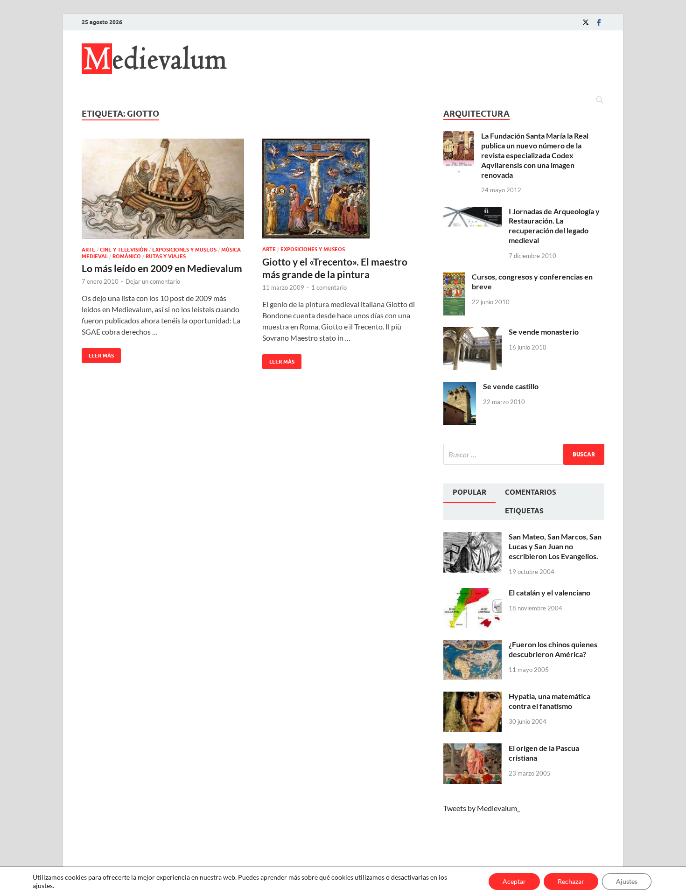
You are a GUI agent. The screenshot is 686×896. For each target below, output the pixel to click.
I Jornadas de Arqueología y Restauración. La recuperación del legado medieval (554, 226)
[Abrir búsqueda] (600, 100)
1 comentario (329, 287)
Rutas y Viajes (166, 256)
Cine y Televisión (123, 249)
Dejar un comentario (153, 281)
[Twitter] (585, 22)
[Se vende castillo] (459, 387)
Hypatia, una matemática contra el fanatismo (549, 701)
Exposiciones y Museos (184, 249)
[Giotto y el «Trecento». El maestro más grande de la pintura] (343, 189)
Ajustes (626, 881)
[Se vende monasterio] (472, 332)
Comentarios (530, 492)
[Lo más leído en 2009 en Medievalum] (163, 189)
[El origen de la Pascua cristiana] (472, 748)
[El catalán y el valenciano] (472, 593)
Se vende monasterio (544, 331)
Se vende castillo (511, 386)
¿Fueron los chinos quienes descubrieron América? (553, 649)
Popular (469, 492)
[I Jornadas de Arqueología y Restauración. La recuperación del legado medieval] (472, 212)
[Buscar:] (523, 454)
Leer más (98, 353)
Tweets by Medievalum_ (481, 808)
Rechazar (571, 881)
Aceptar (514, 881)
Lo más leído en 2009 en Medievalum (162, 268)
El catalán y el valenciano (549, 592)
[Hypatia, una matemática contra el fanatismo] (472, 697)
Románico (126, 256)
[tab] (469, 493)
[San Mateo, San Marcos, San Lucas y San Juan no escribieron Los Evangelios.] (472, 537)
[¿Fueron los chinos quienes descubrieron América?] (472, 645)
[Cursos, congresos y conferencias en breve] (454, 277)
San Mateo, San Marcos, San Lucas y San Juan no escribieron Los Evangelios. (555, 546)
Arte (88, 249)
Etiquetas (524, 511)
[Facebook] (598, 22)
